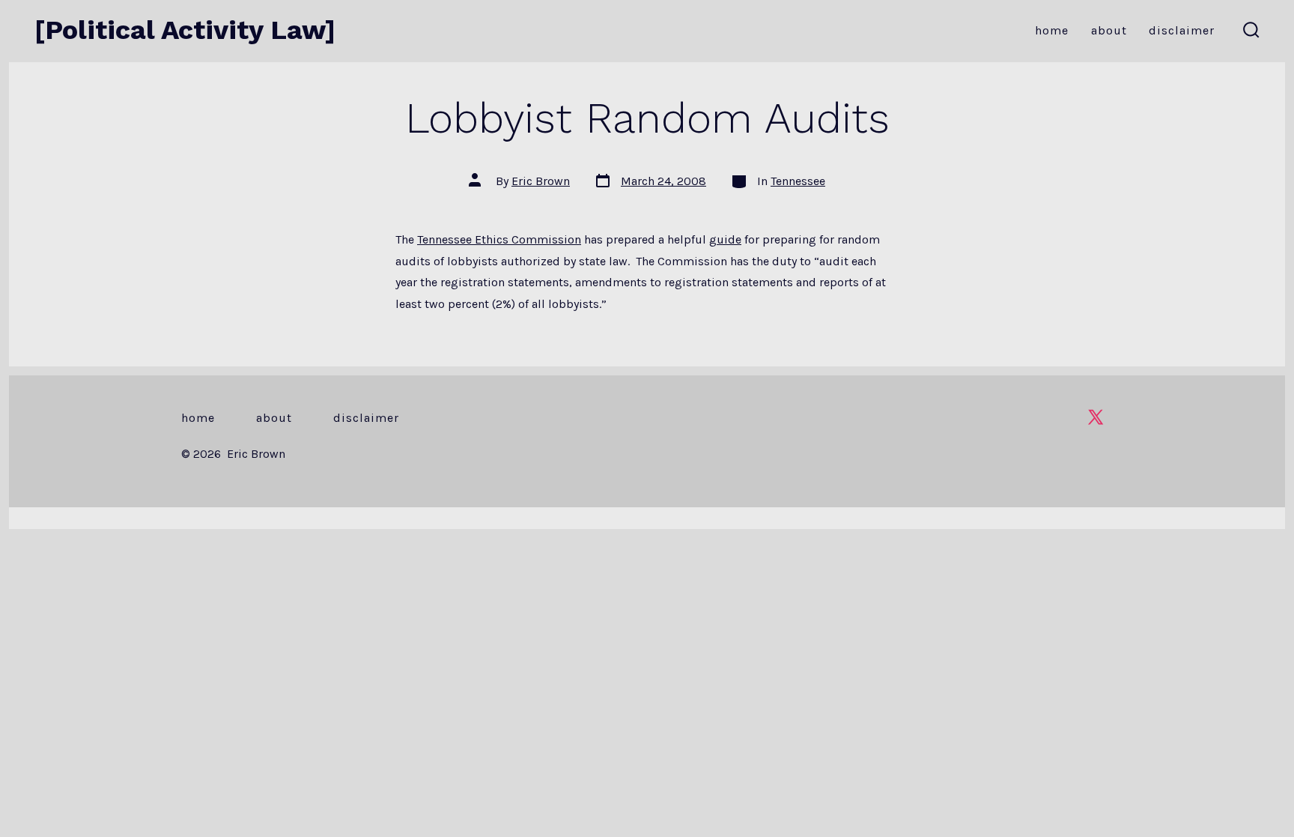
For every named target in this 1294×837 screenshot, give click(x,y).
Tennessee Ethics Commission (499, 239)
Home (1052, 30)
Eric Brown (540, 181)
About (1109, 30)
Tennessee (798, 181)
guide (725, 239)
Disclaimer (1182, 30)
